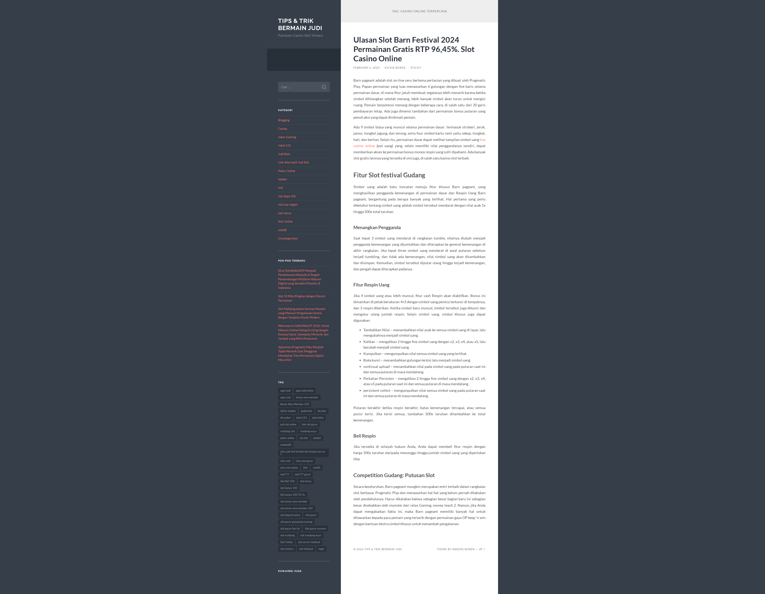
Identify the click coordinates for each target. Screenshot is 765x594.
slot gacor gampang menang (296, 521)
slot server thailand (309, 542)
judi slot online (288, 424)
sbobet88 (285, 444)
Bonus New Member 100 (294, 404)
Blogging (284, 120)
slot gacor (311, 515)
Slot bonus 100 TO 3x (292, 494)
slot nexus (284, 213)
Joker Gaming (287, 137)
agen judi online (304, 390)
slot (280, 187)
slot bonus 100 (288, 487)
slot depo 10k (287, 196)
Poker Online (286, 171)
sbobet (282, 179)
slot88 (282, 230)
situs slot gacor (304, 460)
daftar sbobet (288, 410)
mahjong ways (308, 431)
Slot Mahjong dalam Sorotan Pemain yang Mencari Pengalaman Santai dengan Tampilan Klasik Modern (301, 313)
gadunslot (306, 410)
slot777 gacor (303, 474)
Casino (282, 128)
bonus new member (307, 397)
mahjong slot (287, 431)
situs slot (285, 460)
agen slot (285, 397)
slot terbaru (287, 548)
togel (321, 548)
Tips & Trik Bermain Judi (300, 24)
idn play (322, 410)
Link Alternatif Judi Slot (293, 162)
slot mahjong (287, 535)
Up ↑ (482, 549)
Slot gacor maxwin (315, 528)
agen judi (285, 390)
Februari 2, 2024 (366, 67)
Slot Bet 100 (287, 481)
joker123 (301, 417)
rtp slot (304, 438)
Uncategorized (287, 238)
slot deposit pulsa (290, 515)
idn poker (285, 417)
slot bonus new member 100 (296, 508)
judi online (318, 417)
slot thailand (306, 548)
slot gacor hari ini (290, 528)
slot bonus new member (293, 501)
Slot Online (285, 221)
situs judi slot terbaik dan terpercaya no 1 (302, 453)
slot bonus (306, 481)
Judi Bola (284, 154)
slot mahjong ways (310, 535)
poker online (287, 438)
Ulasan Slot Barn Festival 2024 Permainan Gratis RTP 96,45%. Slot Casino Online (414, 49)
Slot (305, 467)
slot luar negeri (288, 204)
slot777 (284, 474)
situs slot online (289, 467)
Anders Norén (463, 549)
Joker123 (284, 145)
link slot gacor (310, 424)
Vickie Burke (395, 67)
